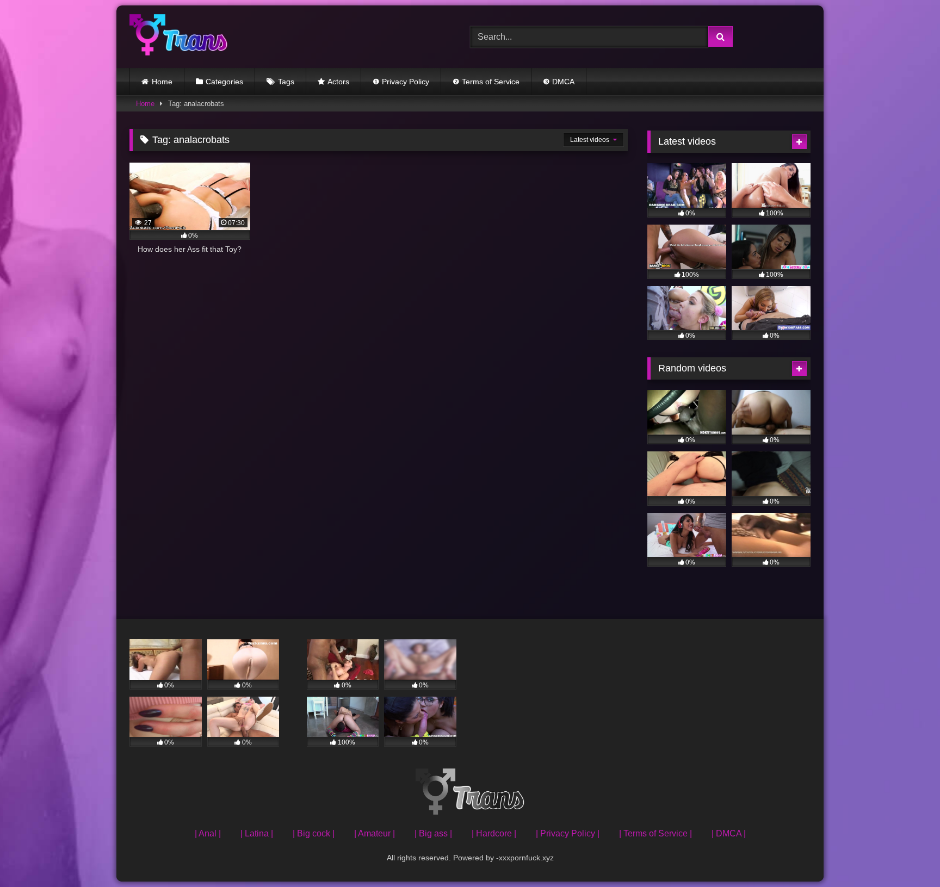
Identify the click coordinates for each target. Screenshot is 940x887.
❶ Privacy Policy (401, 81)
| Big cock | (314, 833)
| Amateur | (374, 833)
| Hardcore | (494, 833)
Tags (286, 81)
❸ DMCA (558, 81)
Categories (224, 81)
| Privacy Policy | (567, 833)
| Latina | (256, 833)
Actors (338, 81)
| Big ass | (433, 833)
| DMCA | (729, 833)
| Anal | (208, 833)
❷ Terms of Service (486, 81)
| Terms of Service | (655, 833)
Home (162, 81)
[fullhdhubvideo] (178, 36)
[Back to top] (906, 854)
